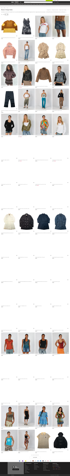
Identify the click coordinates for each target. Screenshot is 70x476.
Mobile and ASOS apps (45, 464)
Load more (35, 457)
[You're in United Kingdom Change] (58, 0)
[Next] (68, 9)
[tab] (12, 4)
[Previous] (45, 9)
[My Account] (54, 2)
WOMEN (16, 2)
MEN (20, 2)
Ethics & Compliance (27, 472)
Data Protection (26, 471)
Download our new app (49, 0)
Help (25, 464)
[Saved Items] (56, 2)
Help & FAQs (54, 0)
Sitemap (26, 470)
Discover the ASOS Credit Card (46, 470)
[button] (53, 467)
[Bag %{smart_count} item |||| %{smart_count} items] (58, 2)
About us (35, 464)
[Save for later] (17, 36)
